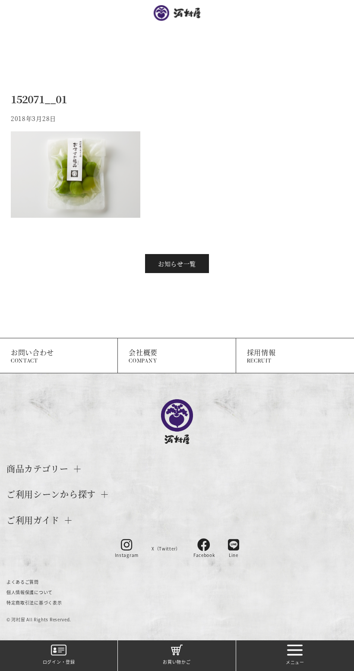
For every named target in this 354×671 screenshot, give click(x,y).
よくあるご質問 (22, 582)
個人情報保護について (29, 592)
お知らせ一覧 (177, 263)
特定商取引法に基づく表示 (34, 602)
